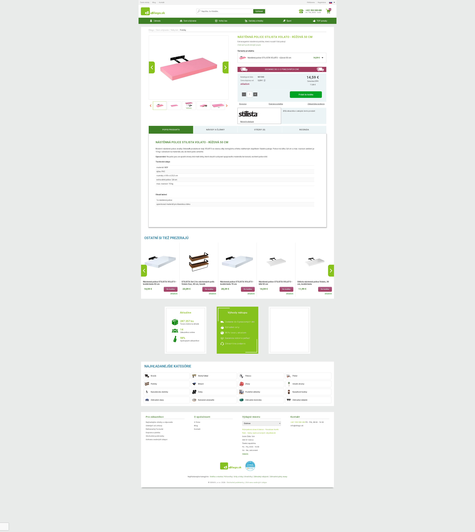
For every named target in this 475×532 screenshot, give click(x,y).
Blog (154, 2)
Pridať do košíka (306, 94)
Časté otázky (144, 2)
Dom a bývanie (162, 30)
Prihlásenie (311, 2)
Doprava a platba (276, 104)
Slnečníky (248, 477)
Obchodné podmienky (155, 436)
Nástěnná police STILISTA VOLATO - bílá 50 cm (275, 283)
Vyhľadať (259, 11)
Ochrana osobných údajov (156, 439)
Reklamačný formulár (154, 429)
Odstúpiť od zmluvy (154, 426)
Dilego (151, 30)
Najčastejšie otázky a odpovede (159, 422)
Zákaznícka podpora (316, 104)
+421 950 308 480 (298, 422)
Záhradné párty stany (278, 477)
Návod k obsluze (247, 122)
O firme (197, 422)
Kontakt (161, 2)
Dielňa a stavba (216, 477)
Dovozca (242, 104)
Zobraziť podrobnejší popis (249, 45)
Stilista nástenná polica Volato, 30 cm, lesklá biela (313, 283)
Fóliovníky (228, 477)
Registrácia (322, 2)
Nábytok (174, 30)
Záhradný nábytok (261, 477)
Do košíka (170, 289)
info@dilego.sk (297, 426)
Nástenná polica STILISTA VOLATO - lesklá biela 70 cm (237, 283)
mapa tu (245, 454)
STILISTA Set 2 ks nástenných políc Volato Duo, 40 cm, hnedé (198, 283)
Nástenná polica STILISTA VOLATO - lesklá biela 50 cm (160, 283)
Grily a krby (238, 477)
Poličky (183, 30)
